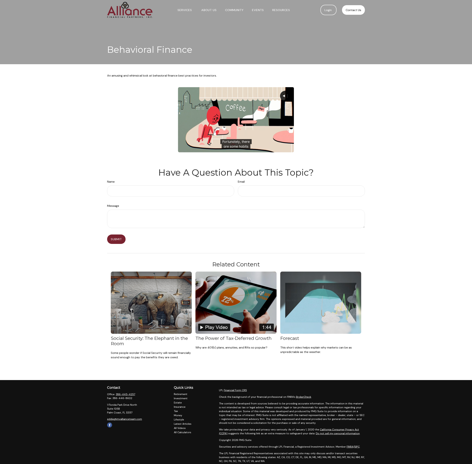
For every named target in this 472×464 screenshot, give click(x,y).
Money (178, 415)
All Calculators (182, 432)
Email (241, 182)
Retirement (180, 394)
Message (113, 206)
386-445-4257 (125, 394)
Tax (176, 411)
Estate (178, 402)
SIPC (357, 446)
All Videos (180, 428)
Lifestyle (179, 419)
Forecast (289, 338)
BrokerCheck (303, 397)
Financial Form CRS (235, 390)
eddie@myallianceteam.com (124, 419)
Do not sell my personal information (338, 433)
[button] (185, 9)
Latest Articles (182, 423)
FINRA (350, 446)
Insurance (179, 406)
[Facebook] (109, 424)
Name (111, 182)
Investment (181, 398)
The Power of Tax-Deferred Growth (233, 338)
